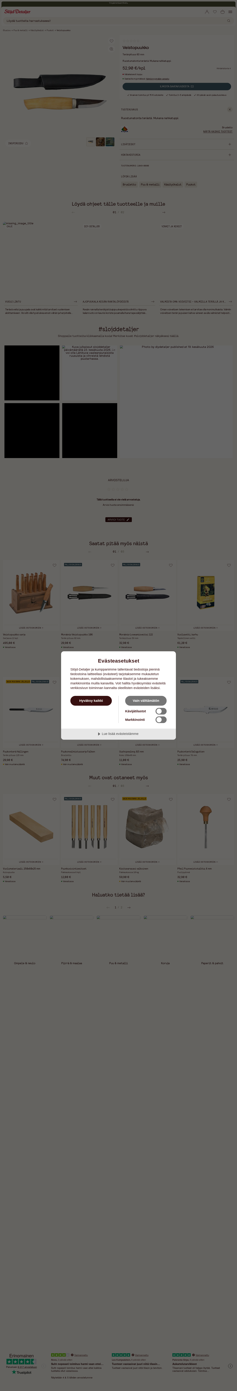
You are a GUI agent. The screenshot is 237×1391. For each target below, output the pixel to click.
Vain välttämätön (146, 701)
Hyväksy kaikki (91, 701)
